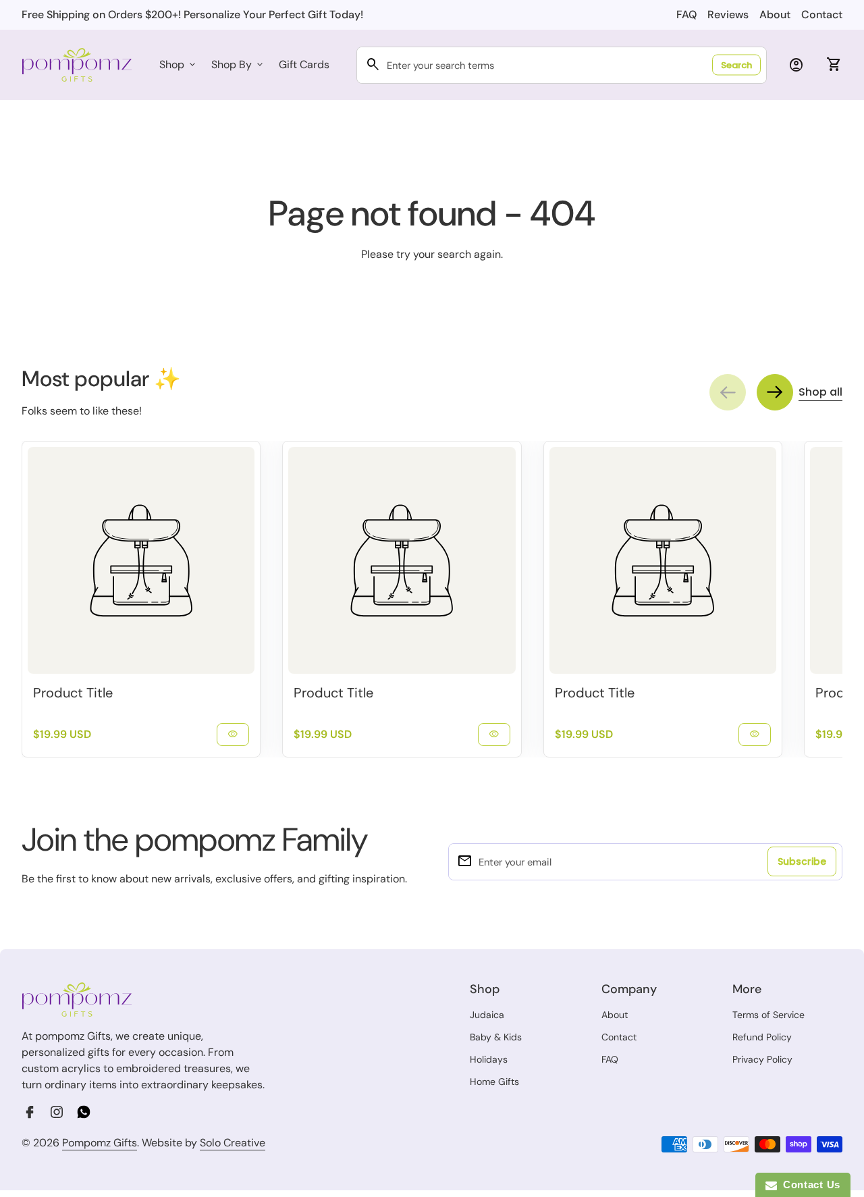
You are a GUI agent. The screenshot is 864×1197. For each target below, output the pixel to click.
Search (736, 65)
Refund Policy (762, 1037)
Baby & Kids (496, 1037)
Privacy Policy (762, 1059)
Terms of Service (768, 1015)
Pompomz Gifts (99, 1143)
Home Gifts (494, 1081)
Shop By (238, 64)
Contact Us (808, 1184)
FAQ (686, 14)
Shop (178, 64)
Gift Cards (304, 64)
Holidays (489, 1059)
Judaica (487, 1015)
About (774, 14)
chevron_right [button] (775, 392)
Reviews (728, 14)
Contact (821, 14)
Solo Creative (232, 1143)
